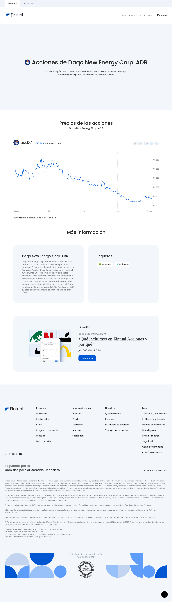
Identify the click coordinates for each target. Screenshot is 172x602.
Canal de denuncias (152, 446)
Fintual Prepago (150, 435)
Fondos (76, 419)
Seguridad (147, 441)
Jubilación (77, 424)
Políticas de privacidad (154, 419)
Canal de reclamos (152, 452)
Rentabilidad (42, 419)
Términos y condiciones (154, 413)
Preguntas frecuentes (47, 430)
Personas (110, 419)
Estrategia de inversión (117, 424)
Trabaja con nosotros (116, 430)
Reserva (76, 413)
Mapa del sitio (43, 441)
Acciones (77, 430)
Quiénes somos (113, 413)
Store (39, 424)
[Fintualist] (162, 15)
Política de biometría (153, 424)
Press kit (40, 435)
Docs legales (149, 430)
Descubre (41, 413)
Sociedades (78, 435)
